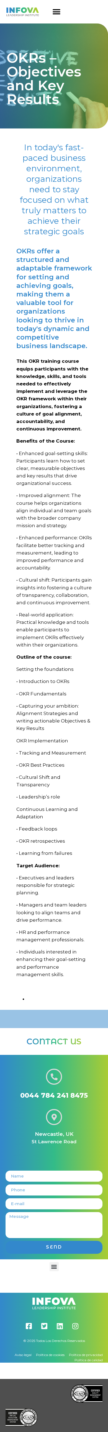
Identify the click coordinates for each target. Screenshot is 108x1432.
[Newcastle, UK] (54, 1117)
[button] (56, 12)
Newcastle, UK (54, 1134)
